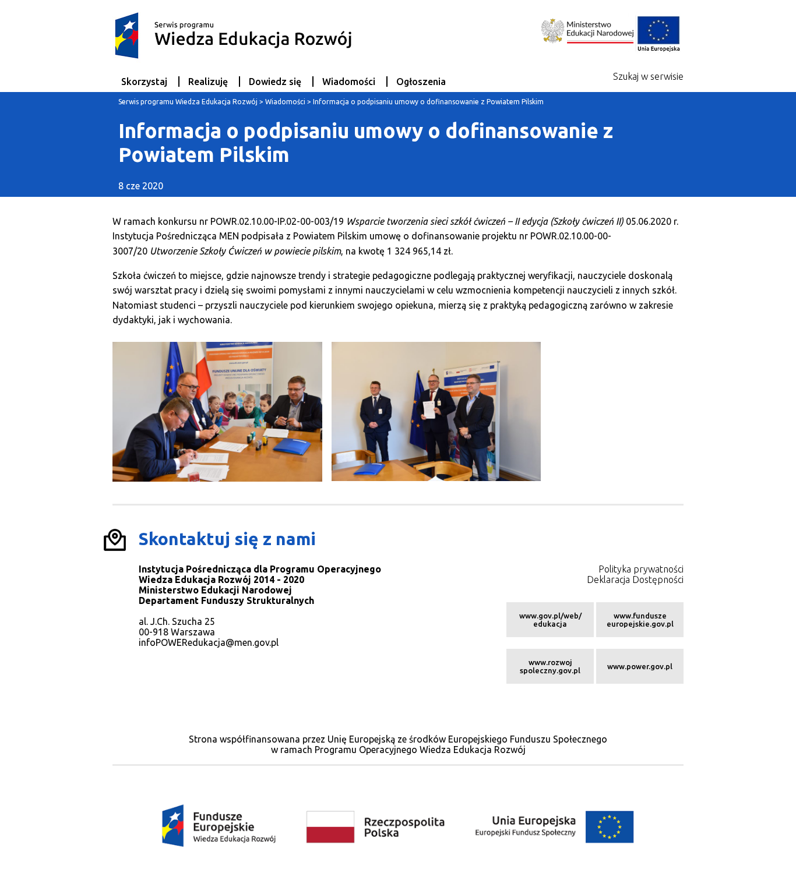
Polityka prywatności (641, 569)
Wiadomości (348, 81)
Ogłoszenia (421, 81)
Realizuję (208, 81)
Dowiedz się (275, 81)
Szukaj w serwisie (648, 76)
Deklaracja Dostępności (635, 579)
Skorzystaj (144, 81)
